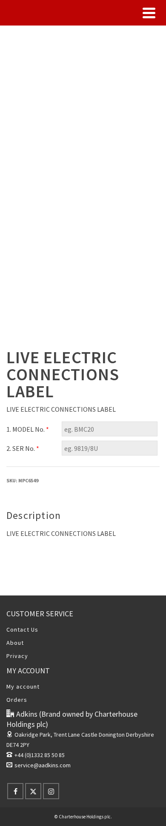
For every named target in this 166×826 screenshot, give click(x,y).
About (15, 643)
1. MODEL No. (27, 429)
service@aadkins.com (42, 765)
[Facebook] (15, 791)
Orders (16, 700)
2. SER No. (22, 448)
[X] (33, 791)
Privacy (17, 656)
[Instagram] (51, 791)
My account (23, 686)
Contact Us (22, 629)
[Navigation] (149, 13)
